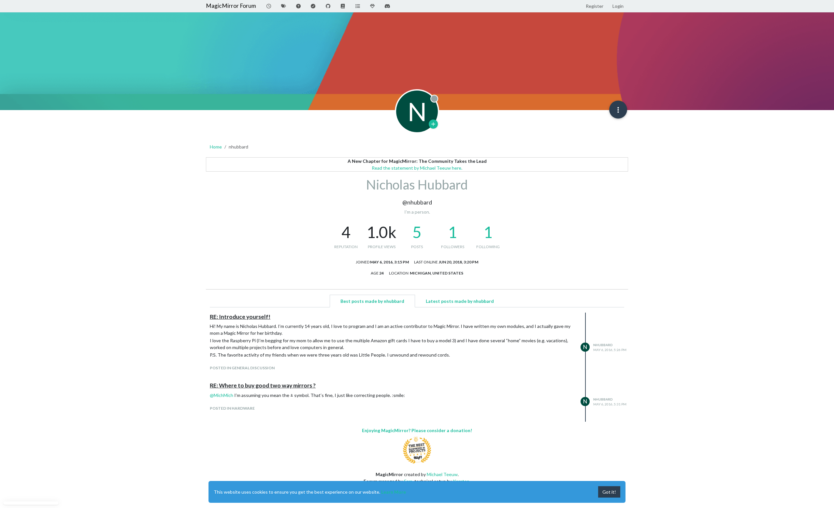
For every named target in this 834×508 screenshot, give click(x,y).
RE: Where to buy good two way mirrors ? (263, 385)
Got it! (609, 492)
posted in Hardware (232, 408)
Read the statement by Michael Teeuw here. (417, 168)
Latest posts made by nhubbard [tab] (460, 301)
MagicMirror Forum (231, 5)
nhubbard (603, 345)
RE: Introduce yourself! (240, 316)
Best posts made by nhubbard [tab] (372, 301)
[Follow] (433, 124)
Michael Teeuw (442, 474)
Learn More (393, 492)
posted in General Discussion (242, 367)
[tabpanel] (417, 367)
